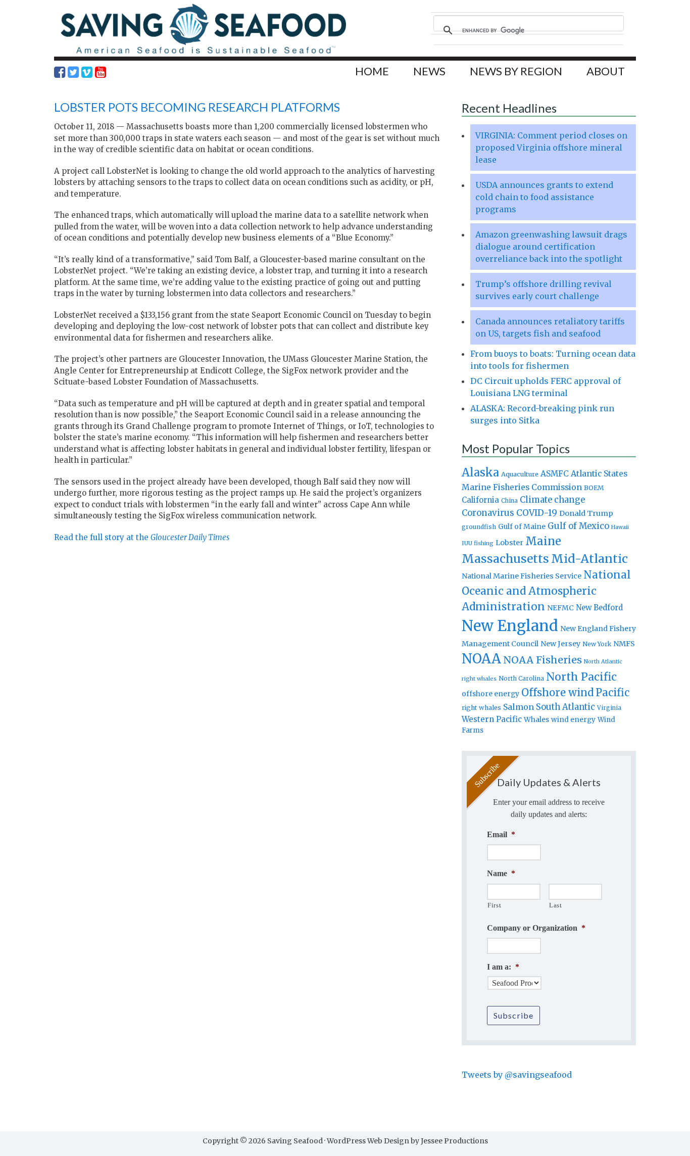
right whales (481, 707)
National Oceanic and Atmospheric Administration (546, 590)
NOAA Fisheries (542, 660)
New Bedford (599, 607)
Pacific (612, 692)
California (480, 500)
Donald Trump (586, 513)
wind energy (573, 719)
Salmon (518, 707)
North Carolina (521, 678)
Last (555, 905)
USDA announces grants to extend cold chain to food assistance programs (544, 197)
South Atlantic (565, 707)
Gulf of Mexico (578, 526)
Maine (543, 541)
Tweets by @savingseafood (517, 1075)
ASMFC (554, 473)
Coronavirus (488, 512)
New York (596, 644)
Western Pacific (492, 719)
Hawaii (620, 527)
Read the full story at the (141, 537)
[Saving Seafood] (203, 53)
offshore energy (490, 693)
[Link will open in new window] (59, 72)
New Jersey (560, 643)
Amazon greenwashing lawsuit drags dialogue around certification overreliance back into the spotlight (551, 246)
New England (510, 625)
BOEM (594, 488)
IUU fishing (478, 543)
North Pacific (581, 677)
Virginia (609, 707)
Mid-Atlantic (589, 558)
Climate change (552, 500)
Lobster (509, 542)
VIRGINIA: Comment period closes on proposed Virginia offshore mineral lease (551, 147)
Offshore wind (557, 692)
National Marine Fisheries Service (521, 576)
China (509, 500)
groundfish (479, 527)
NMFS (624, 643)
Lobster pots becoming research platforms (197, 107)
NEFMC (560, 607)
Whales (536, 719)
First (494, 905)
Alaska (480, 472)
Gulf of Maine (522, 526)
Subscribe (513, 1015)
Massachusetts (505, 558)
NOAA (481, 659)
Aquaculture (519, 474)
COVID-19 (536, 512)
